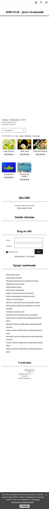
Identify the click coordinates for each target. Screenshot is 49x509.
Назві (21, 136)
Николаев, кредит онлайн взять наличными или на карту (24, 337)
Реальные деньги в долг (15, 311)
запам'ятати (13, 252)
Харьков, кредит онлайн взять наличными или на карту (24, 325)
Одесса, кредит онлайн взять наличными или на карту (24, 344)
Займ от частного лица (14, 299)
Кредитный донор (13, 274)
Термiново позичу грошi (15, 284)
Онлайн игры (14, 120)
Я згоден (24, 506)
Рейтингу (28, 136)
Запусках (36, 136)
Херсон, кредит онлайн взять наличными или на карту (24, 350)
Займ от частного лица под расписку (20, 293)
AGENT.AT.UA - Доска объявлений (24, 12)
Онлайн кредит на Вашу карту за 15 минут (22, 315)
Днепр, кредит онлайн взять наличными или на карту (24, 331)
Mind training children (24, 175)
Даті (16, 136)
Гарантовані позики (13, 287)
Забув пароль (19, 256)
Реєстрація (31, 256)
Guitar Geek (24, 151)
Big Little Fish (8, 174)
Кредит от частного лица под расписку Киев (23, 302)
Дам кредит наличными (15, 290)
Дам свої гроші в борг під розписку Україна (22, 281)
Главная (5, 120)
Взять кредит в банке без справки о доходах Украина (23, 307)
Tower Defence (8, 151)
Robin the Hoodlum (40, 151)
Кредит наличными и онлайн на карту (20, 296)
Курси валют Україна (14, 278)
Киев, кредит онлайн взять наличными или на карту (23, 319)
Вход (30, 208)
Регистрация (22, 208)
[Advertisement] (24, 42)
